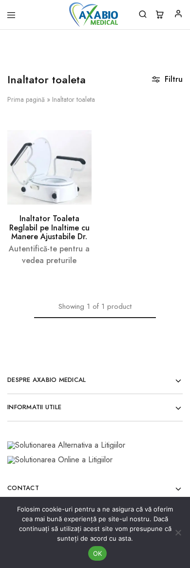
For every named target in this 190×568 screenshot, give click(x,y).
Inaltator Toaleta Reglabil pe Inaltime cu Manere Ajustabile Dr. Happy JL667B (49, 232)
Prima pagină (26, 99)
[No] (178, 532)
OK (97, 553)
